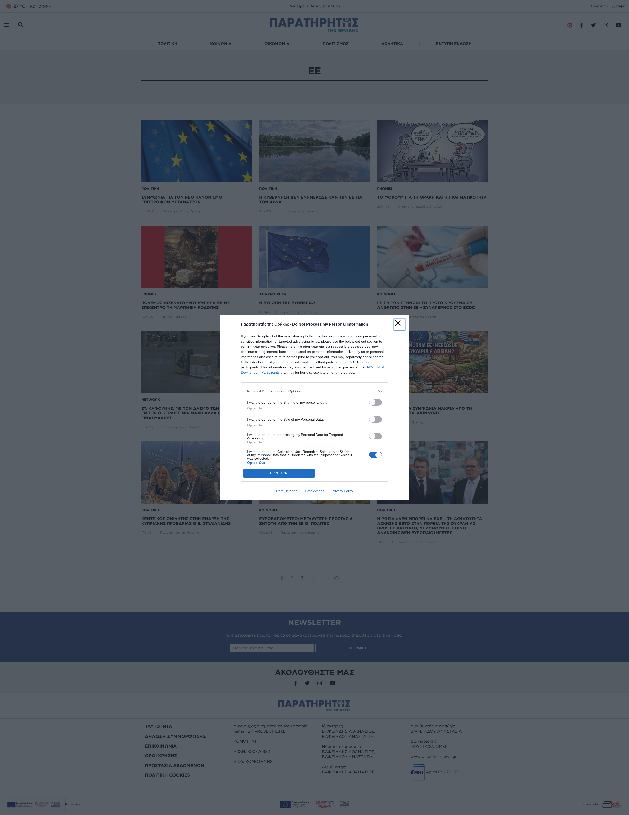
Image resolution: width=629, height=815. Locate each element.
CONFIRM (279, 473)
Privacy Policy (342, 491)
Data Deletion (286, 491)
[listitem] (314, 391)
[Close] (399, 324)
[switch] (375, 402)
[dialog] (314, 407)
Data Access (314, 491)
